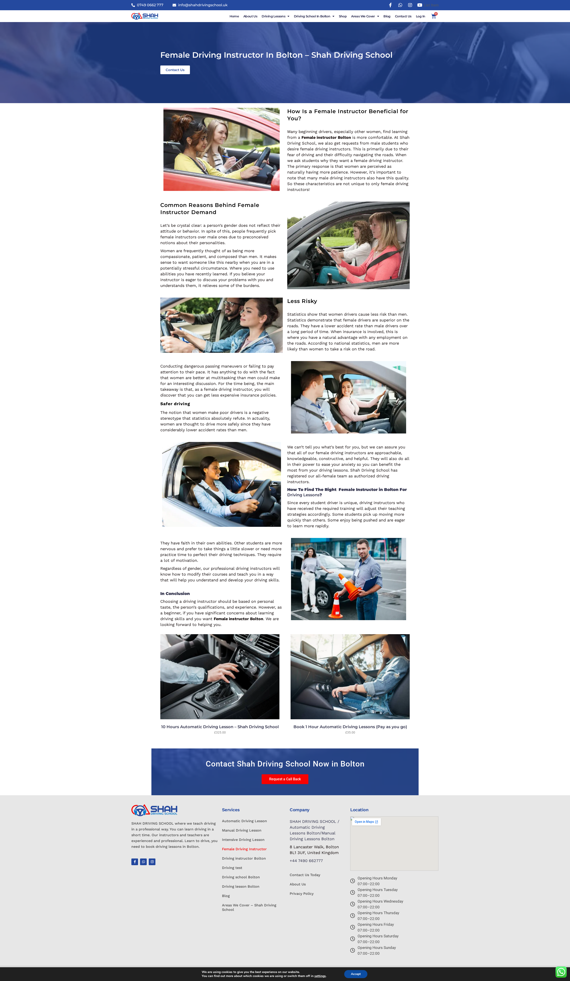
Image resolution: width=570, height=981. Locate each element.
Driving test (232, 868)
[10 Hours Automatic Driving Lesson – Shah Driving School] (219, 676)
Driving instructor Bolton (244, 858)
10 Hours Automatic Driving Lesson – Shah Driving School (220, 726)
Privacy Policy (302, 893)
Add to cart (209, 732)
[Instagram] (152, 861)
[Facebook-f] (134, 861)
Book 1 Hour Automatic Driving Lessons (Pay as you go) (350, 726)
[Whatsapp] (143, 861)
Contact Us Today (305, 875)
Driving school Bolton (241, 877)
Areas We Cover (363, 16)
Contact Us (403, 16)
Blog (387, 16)
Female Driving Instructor (244, 849)
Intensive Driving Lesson (243, 840)
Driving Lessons (273, 16)
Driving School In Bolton (312, 16)
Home (234, 16)
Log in (420, 16)
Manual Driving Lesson (241, 830)
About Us (250, 16)
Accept (356, 974)
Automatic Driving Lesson (244, 821)
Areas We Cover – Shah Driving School (249, 907)
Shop (343, 16)
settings (320, 976)
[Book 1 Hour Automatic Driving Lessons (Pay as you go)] (350, 676)
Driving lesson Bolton (240, 886)
